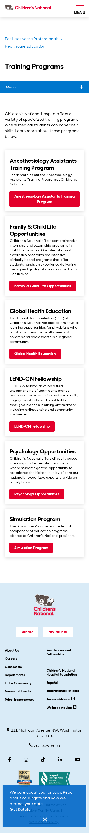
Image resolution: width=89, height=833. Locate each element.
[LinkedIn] (60, 760)
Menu (11, 87)
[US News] (24, 779)
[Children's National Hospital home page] (29, 8)
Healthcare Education (25, 46)
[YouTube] (78, 760)
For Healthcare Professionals (32, 38)
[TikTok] (43, 760)
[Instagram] (26, 760)
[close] (44, 819)
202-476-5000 (47, 745)
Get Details (20, 809)
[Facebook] (9, 760)
